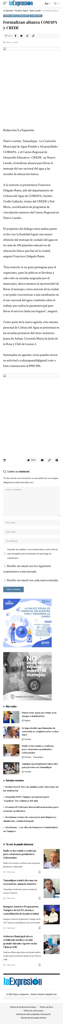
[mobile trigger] (6, 3)
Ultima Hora (36, 16)
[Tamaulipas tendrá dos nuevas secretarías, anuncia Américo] (52, 888)
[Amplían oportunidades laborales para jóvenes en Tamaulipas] (11, 768)
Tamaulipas (23, 16)
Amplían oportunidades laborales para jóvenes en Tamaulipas (40, 765)
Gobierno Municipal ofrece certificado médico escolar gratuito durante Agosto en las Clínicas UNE (20, 942)
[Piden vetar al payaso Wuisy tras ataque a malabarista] (11, 717)
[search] (40, 3)
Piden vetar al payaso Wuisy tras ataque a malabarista (39, 714)
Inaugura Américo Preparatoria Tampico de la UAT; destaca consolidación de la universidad (21, 910)
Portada (28, 739)
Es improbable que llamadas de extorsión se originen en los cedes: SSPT (40, 731)
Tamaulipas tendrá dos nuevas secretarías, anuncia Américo (20, 882)
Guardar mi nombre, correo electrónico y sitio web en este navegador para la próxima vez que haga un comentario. (32, 553)
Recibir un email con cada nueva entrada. (32, 580)
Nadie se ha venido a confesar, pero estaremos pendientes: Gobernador (38, 749)
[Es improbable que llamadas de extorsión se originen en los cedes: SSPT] (11, 732)
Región (27, 720)
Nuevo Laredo (10, 16)
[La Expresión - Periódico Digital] (21, 3)
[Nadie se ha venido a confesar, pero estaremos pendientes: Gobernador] (11, 750)
